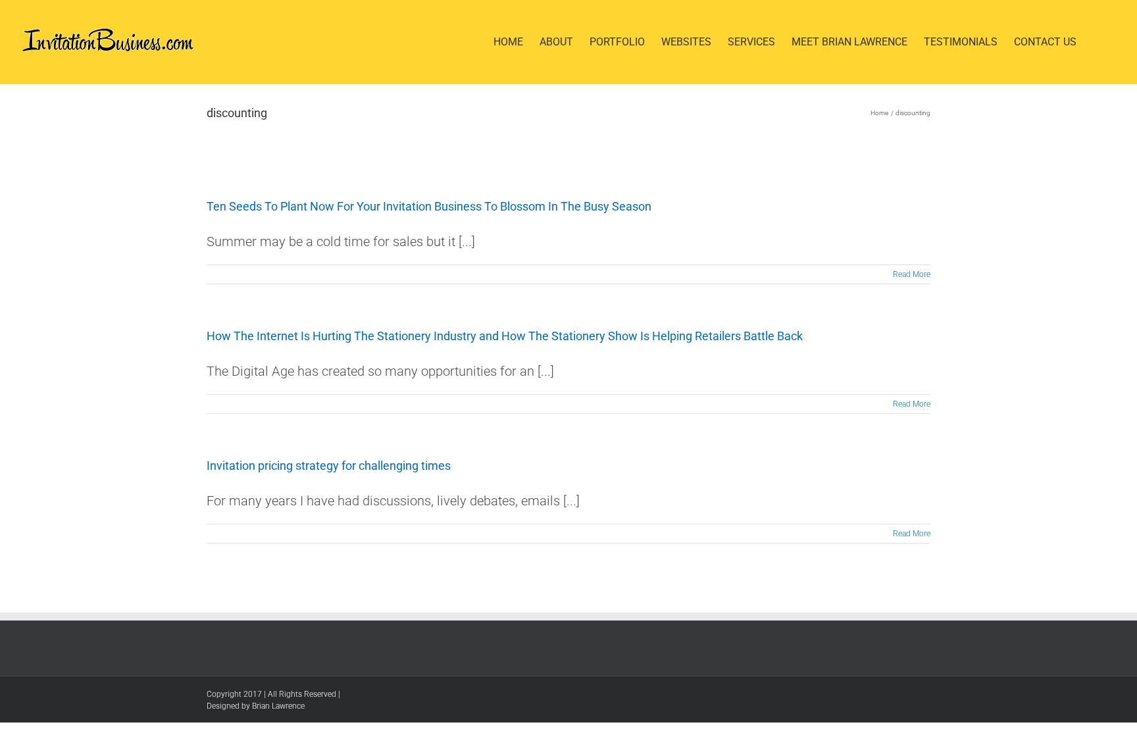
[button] (1097, 42)
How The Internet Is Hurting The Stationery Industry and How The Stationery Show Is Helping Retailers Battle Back (505, 336)
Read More (911, 274)
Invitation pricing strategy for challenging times (329, 465)
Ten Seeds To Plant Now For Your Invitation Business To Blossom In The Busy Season (429, 206)
